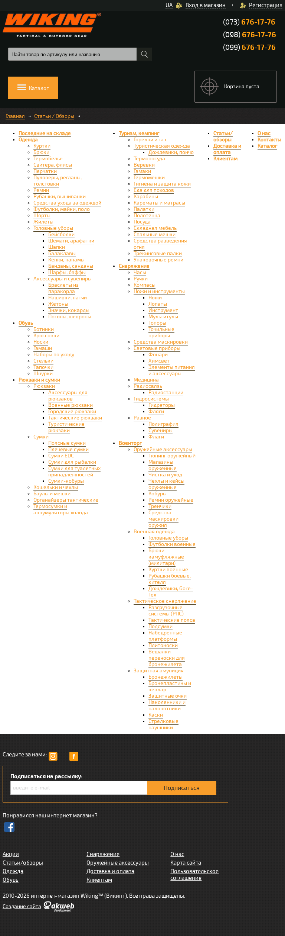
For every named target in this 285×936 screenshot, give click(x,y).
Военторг (130, 443)
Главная (15, 116)
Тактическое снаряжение (165, 601)
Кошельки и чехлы (55, 487)
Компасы (144, 285)
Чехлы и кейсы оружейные (166, 484)
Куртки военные (168, 569)
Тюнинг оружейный (172, 456)
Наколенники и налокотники (167, 705)
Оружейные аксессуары (163, 449)
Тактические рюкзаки (75, 418)
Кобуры (157, 493)
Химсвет (159, 361)
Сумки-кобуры (66, 481)
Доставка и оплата (227, 149)
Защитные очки (167, 696)
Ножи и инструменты (159, 291)
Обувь (26, 323)
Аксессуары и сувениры (62, 279)
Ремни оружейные (170, 500)
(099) (249, 47)
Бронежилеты (165, 677)
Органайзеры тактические (65, 500)
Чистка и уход (165, 475)
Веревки (144, 165)
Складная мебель (155, 228)
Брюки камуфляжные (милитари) (166, 556)
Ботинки (43, 329)
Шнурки (43, 373)
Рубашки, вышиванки (59, 196)
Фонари (158, 354)
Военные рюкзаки (70, 405)
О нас (264, 133)
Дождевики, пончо (171, 152)
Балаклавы (62, 253)
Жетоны (58, 304)
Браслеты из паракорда (63, 288)
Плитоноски (163, 645)
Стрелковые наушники (163, 724)
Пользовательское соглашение (194, 874)
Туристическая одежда (162, 146)
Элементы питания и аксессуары (171, 370)
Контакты (269, 139)
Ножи (155, 298)
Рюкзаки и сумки (39, 380)
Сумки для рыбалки (72, 462)
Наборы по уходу (53, 354)
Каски (155, 715)
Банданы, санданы (70, 266)
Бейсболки (61, 234)
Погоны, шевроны (69, 316)
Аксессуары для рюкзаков (68, 395)
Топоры (157, 323)
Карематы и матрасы (159, 203)
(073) (249, 22)
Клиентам (225, 158)
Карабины (146, 196)
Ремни (41, 190)
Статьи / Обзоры (54, 116)
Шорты (41, 215)
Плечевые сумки (68, 449)
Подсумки (160, 626)
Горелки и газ (150, 139)
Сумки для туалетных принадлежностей (74, 471)
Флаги (156, 437)
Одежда (28, 139)
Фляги (156, 411)
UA (169, 5)
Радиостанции (165, 392)
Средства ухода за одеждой (67, 203)
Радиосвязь (148, 386)
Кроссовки (46, 335)
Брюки (41, 152)
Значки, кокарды (68, 310)
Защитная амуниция (159, 671)
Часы (140, 272)
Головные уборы (53, 228)
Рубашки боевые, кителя (169, 579)
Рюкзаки (44, 386)
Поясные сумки (67, 443)
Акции (11, 854)
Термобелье (48, 158)
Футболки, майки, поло (61, 209)
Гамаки (142, 171)
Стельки (43, 361)
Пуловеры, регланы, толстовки (57, 180)
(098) (249, 34)
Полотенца (147, 215)
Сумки (41, 437)
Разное (142, 418)
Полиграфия (163, 424)
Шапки (56, 247)
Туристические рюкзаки (66, 427)
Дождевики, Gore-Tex (170, 591)
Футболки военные (172, 544)
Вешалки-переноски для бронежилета (166, 658)
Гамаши (42, 348)
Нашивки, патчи (67, 298)
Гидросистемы (151, 399)
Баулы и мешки (52, 493)
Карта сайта (185, 862)
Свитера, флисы (52, 165)
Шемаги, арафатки (71, 241)
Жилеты (43, 222)
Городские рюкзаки (72, 411)
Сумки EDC (61, 456)
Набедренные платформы (165, 636)
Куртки (41, 146)
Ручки (141, 279)
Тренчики (159, 506)
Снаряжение (134, 266)
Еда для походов (154, 190)
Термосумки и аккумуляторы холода (60, 509)
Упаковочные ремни (158, 260)
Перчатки (45, 171)
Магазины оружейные (162, 465)
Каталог (267, 146)
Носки (40, 342)
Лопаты (157, 304)
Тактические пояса (171, 620)
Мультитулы (163, 316)
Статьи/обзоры (223, 136)
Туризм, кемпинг (139, 133)
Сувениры (160, 430)
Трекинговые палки (158, 253)
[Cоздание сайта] (58, 910)
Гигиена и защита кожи (162, 184)
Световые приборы (157, 348)
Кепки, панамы (66, 260)
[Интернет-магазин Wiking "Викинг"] (52, 25)
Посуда (142, 222)
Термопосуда (149, 158)
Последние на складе (45, 133)
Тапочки (43, 367)
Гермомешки (149, 177)
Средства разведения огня (160, 244)
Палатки (144, 209)
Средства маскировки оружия (163, 518)
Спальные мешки (155, 234)
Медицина (146, 380)
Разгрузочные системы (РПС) (166, 610)
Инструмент (163, 310)
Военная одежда (154, 531)
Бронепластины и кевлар (169, 686)
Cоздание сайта (22, 906)
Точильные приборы (161, 332)
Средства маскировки (161, 342)
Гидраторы (161, 405)
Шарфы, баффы (67, 272)
